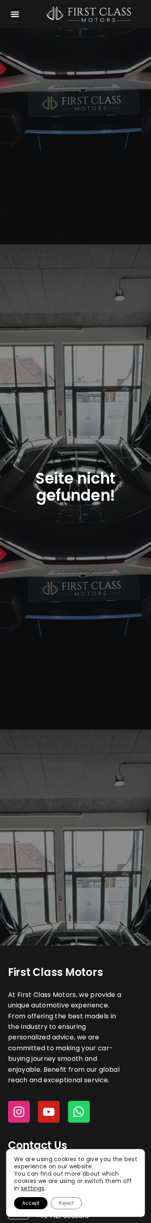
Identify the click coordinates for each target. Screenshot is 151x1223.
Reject (66, 1203)
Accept (30, 1203)
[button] (14, 14)
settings (33, 1188)
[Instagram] (19, 1112)
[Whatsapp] (79, 1112)
